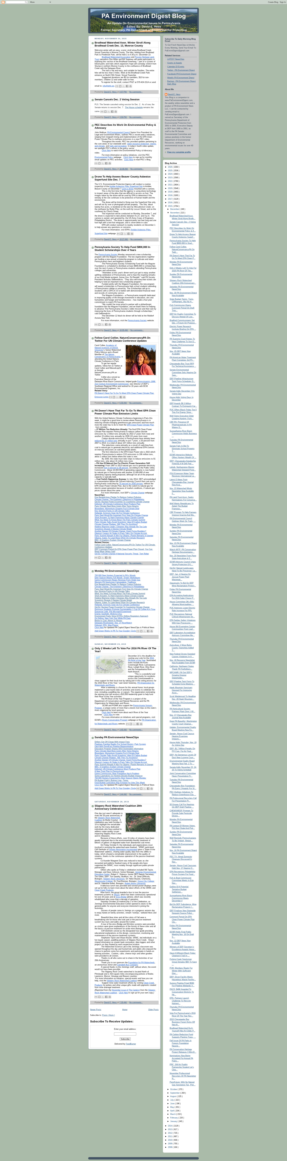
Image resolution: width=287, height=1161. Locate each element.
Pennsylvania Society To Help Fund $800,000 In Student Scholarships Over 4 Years (122, 248)
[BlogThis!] (120, 86)
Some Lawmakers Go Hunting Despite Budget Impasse (118, 776)
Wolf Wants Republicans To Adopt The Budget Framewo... (182, 506)
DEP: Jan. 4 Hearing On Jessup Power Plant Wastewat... (180, 577)
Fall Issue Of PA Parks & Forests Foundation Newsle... (180, 1043)
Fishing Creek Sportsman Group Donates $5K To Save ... (183, 962)
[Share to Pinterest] (130, 86)
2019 (170, 192)
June (172, 1104)
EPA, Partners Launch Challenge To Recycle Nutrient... (180, 1000)
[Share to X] (123, 86)
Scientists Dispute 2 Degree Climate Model (113, 600)
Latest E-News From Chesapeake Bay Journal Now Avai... (182, 482)
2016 (170, 203)
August (173, 1096)
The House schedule (134, 107)
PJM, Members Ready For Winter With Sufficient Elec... (181, 970)
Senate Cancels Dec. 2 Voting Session (117, 99)
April (172, 1111)
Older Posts (153, 1010)
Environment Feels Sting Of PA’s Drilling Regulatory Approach (121, 616)
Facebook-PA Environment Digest (181, 74)
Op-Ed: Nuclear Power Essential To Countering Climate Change (122, 502)
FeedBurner (131, 1044)
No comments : (136, 92)
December (175, 209)
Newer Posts (95, 1010)
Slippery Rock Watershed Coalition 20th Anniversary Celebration (118, 807)
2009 (170, 1144)
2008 (170, 1147)
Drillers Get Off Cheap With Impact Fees (112, 742)
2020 (170, 188)
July (172, 1100)
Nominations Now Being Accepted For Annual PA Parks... (181, 1058)
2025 (170, 171)
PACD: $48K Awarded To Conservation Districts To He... (182, 992)
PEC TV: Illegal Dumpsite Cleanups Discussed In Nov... (181, 859)
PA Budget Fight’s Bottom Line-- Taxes (111, 780)
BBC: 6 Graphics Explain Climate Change (113, 540)
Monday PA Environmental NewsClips (117, 571)
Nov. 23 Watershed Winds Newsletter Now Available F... (182, 491)
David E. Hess (174, 94)
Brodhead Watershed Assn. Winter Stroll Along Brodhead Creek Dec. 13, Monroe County (122, 44)
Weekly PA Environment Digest (180, 78)
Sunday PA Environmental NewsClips (117, 737)
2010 (170, 1140)
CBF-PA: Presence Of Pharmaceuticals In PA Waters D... (181, 424)
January (174, 1121)
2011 (170, 1136)
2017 (170, 199)
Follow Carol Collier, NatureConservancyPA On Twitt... (182, 249)
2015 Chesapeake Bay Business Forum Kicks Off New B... (182, 1022)
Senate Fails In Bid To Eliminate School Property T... (182, 448)
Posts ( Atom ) (108, 1015)
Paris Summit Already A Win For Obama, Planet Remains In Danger (124, 765)
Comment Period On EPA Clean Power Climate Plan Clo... (182, 919)
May (172, 1107)
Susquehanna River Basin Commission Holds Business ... (183, 433)
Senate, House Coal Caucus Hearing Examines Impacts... (182, 736)
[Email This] (116, 86)
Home (124, 1010)
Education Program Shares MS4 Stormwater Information (119, 749)
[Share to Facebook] (127, 86)
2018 (170, 195)
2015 (170, 206)
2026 (170, 167)
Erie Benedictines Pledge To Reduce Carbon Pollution (118, 497)
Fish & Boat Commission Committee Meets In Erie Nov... (182, 880)
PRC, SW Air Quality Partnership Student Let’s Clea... (182, 1067)
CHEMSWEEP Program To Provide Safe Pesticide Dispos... (181, 813)
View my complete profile (179, 152)
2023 (170, 178)
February (174, 1118)
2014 (170, 1126)
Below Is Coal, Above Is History (108, 621)
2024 (170, 174)
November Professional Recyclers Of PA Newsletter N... (183, 1076)
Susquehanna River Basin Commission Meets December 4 (181, 898)
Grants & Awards (174, 63)
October (174, 1089)
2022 (170, 181)
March (173, 1114)
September (175, 1093)
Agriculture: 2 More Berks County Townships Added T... (182, 647)
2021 (170, 185)
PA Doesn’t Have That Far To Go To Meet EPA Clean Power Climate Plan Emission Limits (125, 412)
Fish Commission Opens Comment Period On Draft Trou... (182, 308)
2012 (170, 1133)
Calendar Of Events (175, 67)
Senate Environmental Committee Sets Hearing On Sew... (183, 372)
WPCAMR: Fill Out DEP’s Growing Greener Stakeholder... (181, 675)
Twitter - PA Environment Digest (181, 70)
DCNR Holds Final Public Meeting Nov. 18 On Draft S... (182, 934)
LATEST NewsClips (175, 59)
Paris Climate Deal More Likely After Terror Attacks (117, 506)
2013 (170, 1129)
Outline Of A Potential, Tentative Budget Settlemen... (179, 889)
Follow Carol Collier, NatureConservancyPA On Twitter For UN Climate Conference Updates (122, 339)
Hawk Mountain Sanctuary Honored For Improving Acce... (181, 690)
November (175, 213)
